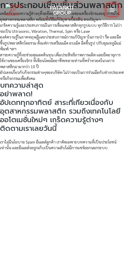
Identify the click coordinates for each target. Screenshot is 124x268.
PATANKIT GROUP (62, 10)
